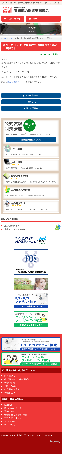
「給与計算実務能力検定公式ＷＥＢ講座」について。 (24, 168)
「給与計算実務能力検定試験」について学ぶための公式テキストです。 (31, 182)
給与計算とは (10, 376)
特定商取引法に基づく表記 (15, 415)
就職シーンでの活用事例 (14, 229)
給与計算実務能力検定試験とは (18, 379)
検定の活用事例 (10, 383)
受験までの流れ (10, 386)
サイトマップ (10, 425)
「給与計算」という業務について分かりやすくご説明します (26, 209)
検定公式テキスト (11, 393)
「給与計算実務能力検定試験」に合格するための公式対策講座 (27, 134)
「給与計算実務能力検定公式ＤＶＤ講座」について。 (24, 154)
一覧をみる (31, 102)
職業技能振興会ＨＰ (16, 82)
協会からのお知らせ (12, 408)
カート (35, 18)
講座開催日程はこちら (31, 139)
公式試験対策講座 (11, 389)
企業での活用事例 (11, 226)
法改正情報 (9, 411)
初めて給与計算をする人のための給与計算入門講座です (24, 195)
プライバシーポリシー (13, 418)
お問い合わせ (13, 18)
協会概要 (8, 405)
